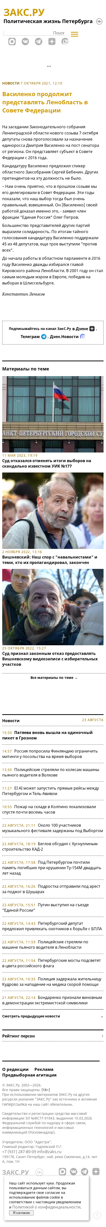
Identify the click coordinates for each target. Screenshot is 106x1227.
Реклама (43, 1069)
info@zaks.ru (49, 1151)
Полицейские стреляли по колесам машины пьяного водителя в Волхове (50, 772)
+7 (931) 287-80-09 (19, 1151)
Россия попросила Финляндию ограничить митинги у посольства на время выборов (50, 753)
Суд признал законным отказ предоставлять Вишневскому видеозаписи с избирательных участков (50, 659)
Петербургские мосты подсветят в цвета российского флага (51, 963)
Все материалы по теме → (54, 677)
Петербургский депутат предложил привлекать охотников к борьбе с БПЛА (52, 926)
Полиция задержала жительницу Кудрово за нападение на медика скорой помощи (51, 981)
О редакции (15, 1069)
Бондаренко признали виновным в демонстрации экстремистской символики (52, 1000)
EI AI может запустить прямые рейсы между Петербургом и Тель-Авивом (50, 790)
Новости (11, 83)
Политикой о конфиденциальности (46, 1207)
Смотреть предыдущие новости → (53, 1016)
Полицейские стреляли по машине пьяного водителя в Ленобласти (45, 944)
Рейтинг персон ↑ (53, 1036)
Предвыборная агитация (29, 1075)
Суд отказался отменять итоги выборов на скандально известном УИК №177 (46, 463)
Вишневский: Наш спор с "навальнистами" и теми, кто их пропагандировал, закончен (49, 559)
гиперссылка (14, 1104)
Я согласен (21, 1213)
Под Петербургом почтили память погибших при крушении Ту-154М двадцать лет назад (51, 868)
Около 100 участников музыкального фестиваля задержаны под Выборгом (52, 827)
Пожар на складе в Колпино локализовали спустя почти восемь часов (49, 809)
